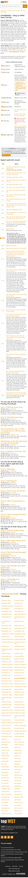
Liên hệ (21, 866)
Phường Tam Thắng (6, 695)
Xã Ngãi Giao (17, 786)
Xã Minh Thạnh (5, 786)
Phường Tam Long (19, 692)
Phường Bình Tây (6, 628)
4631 (2, 229)
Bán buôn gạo (10, 229)
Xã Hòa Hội (17, 772)
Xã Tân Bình (17, 800)
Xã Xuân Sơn (17, 811)
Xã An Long (17, 739)
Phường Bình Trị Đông (7, 634)
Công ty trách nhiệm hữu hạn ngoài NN (20, 114)
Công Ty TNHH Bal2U (8, 469)
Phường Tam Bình (6, 692)
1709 (2, 217)
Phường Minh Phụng (7, 670)
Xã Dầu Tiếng (5, 766)
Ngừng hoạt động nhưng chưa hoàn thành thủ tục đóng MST (20, 121)
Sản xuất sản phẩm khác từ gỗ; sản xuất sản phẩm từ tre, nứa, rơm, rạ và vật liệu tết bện (16, 205)
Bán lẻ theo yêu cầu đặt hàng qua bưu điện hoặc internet (15, 372)
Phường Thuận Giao (6, 731)
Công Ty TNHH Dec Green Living (11, 407)
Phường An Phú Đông (7, 606)
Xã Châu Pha (17, 761)
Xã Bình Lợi (17, 755)
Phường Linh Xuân (6, 661)
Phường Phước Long (7, 686)
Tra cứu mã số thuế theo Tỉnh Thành (11, 849)
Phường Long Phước (7, 667)
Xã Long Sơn (17, 783)
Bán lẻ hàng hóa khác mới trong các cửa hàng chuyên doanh (16, 315)
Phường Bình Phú (19, 621)
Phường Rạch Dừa (6, 689)
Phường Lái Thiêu (19, 659)
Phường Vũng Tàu (19, 733)
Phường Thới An (18, 722)
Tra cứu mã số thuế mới (7, 847)
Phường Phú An (5, 672)
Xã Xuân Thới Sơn (6, 813)
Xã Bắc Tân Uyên (19, 744)
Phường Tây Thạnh (19, 720)
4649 (2, 248)
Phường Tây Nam (6, 720)
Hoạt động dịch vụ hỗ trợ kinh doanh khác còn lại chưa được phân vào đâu (16, 393)
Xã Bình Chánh (5, 750)
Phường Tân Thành (19, 710)
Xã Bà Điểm (4, 744)
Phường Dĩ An (5, 646)
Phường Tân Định (19, 695)
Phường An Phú (18, 603)
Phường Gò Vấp (18, 653)
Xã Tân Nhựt (4, 802)
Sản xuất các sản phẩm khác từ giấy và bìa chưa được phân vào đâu (16, 217)
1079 (2, 195)
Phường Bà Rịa (18, 606)
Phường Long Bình (19, 661)
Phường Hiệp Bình (6, 656)
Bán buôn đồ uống (11, 245)
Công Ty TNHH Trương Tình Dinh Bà (13, 491)
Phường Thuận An (19, 728)
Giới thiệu (14, 866)
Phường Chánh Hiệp (19, 639)
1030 (2, 177)
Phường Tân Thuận (19, 713)
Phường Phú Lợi (18, 675)
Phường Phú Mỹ (5, 678)
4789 (2, 361)
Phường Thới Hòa (6, 725)
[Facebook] (2, 837)
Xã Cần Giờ (17, 758)
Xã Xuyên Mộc (18, 813)
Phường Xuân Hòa (19, 736)
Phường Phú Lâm (6, 675)
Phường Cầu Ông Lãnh (7, 639)
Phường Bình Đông (6, 614)
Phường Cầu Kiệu (19, 636)
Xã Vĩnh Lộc (4, 811)
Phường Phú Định (19, 672)
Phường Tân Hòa (18, 702)
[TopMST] (4, 2)
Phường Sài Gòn (18, 689)
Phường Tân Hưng (6, 704)
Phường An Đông (6, 600)
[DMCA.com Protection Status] (21, 874)
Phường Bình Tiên (19, 631)
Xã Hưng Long (18, 775)
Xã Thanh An (17, 805)
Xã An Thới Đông (19, 742)
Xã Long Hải (17, 780)
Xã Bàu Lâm (17, 747)
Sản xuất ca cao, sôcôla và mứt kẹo (15, 187)
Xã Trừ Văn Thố (18, 808)
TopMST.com (11, 874)
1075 (2, 191)
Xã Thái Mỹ (4, 805)
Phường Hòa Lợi (5, 659)
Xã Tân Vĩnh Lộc (18, 802)
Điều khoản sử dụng (14, 871)
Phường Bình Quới (6, 625)
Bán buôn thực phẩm (20, 126)
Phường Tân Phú (5, 707)
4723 (2, 310)
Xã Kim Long (17, 778)
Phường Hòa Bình (19, 656)
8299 (2, 395)
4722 (2, 300)
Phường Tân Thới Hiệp (7, 713)
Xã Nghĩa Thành (5, 789)
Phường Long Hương (7, 664)
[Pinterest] (12, 837)
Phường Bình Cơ (18, 611)
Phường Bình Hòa (6, 617)
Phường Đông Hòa (19, 646)
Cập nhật (6, 155)
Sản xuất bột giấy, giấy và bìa (14, 209)
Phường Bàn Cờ (5, 608)
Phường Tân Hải (18, 697)
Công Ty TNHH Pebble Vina (10, 579)
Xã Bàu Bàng (4, 747)
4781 (2, 343)
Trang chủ (3, 10)
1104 (2, 200)
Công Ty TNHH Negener (9, 481)
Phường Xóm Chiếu (6, 736)
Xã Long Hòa (4, 783)
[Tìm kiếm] (25, 6)
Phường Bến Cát (18, 608)
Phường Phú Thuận (19, 684)
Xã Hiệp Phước (5, 769)
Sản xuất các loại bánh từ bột (14, 184)
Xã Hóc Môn (4, 775)
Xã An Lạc (4, 739)
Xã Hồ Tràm (17, 769)
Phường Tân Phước (19, 707)
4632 (3, 238)
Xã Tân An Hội (5, 800)
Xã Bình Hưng (18, 753)
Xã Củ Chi (4, 764)
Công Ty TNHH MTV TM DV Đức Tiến (13, 451)
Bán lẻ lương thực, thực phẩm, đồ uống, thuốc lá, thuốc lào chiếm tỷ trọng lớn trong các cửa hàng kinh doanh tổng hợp (15, 254)
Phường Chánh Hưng (7, 642)
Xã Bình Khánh (5, 755)
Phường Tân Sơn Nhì (7, 710)
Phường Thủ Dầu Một (20, 725)
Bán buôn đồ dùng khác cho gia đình (16, 248)
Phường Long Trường (20, 667)
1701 (2, 209)
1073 (2, 187)
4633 (2, 245)
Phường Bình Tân (19, 625)
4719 (2, 280)
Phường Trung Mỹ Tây (20, 731)
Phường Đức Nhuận (19, 649)
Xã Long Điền (5, 780)
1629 (2, 205)
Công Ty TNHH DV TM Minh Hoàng (12, 530)
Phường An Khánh (19, 600)
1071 (2, 184)
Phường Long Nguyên (20, 664)
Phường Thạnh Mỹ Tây (7, 722)
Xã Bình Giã (4, 753)
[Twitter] (8, 837)
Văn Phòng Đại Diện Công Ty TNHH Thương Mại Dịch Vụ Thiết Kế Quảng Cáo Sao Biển (13, 431)
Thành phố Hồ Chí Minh (13, 10)
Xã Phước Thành (18, 797)
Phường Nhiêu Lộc (19, 670)
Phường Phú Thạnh (6, 681)
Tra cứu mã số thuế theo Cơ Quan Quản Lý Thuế (14, 852)
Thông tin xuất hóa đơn (19, 94)
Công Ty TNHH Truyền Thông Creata (13, 540)
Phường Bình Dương (19, 614)
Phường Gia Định (6, 653)
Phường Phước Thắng (20, 686)
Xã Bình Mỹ (4, 758)
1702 (2, 213)
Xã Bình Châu (18, 750)
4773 (2, 323)
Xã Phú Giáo (17, 791)
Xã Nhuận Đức (5, 791)
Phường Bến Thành (6, 611)
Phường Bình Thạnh (19, 628)
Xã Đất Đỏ (17, 764)
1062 (2, 181)
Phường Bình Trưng (19, 634)
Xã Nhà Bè (17, 789)
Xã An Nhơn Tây (5, 742)
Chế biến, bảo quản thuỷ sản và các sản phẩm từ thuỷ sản (16, 173)
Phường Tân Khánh (19, 704)
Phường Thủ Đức (6, 728)
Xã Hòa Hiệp (4, 772)
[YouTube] (5, 837)
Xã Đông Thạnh (18, 766)
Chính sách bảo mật (14, 868)
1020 (2, 173)
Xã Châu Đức (4, 761)
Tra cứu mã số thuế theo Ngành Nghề (11, 857)
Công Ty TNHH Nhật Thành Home (12, 417)
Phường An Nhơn (6, 603)
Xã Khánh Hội (5, 778)
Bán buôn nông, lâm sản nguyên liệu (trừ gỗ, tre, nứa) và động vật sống (16, 222)
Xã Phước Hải (18, 794)
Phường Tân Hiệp (6, 702)
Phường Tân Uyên (6, 715)
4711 (2, 259)
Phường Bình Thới (6, 631)
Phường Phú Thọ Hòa (7, 684)
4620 (2, 223)
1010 (2, 168)
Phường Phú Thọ (19, 681)
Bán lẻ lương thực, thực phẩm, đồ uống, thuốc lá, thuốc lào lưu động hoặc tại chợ (15, 337)
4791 (2, 380)
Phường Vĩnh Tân (6, 733)
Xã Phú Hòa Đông (6, 794)
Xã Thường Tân (5, 808)
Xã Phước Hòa (5, 797)
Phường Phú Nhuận (19, 678)
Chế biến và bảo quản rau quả (14, 177)
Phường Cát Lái (5, 636)
